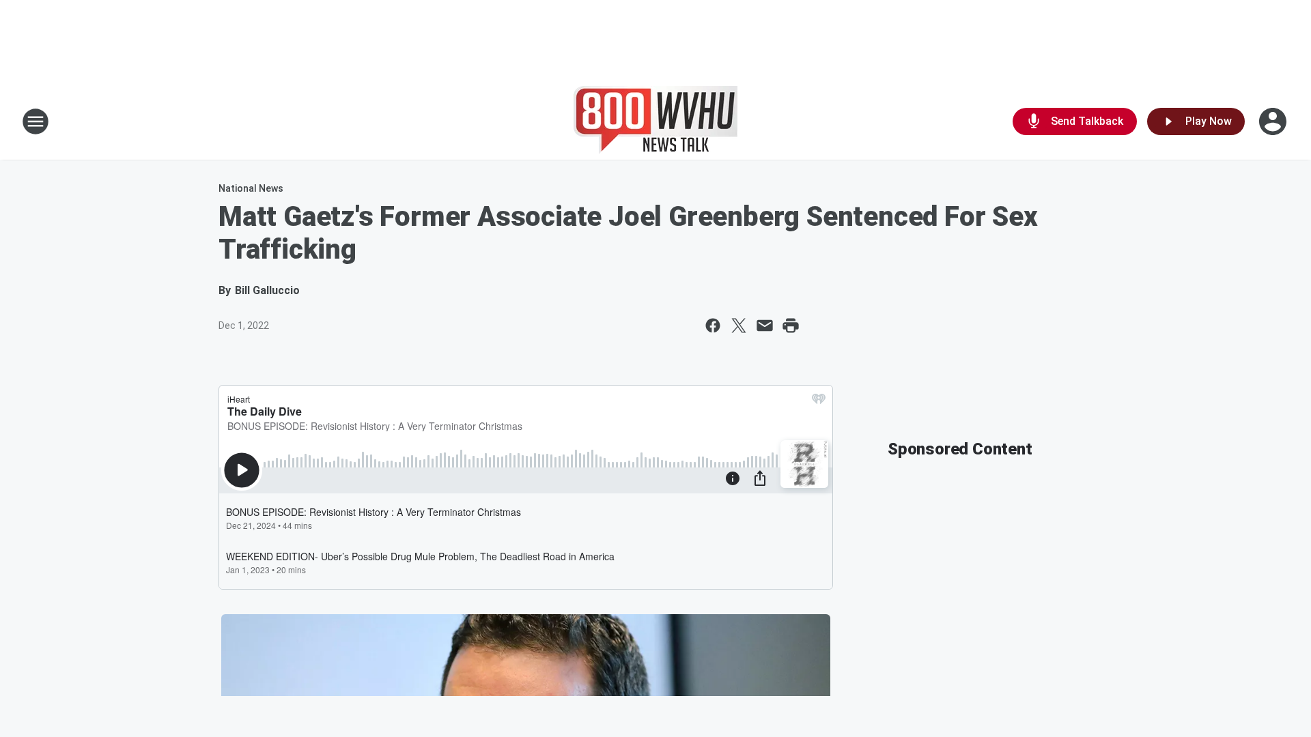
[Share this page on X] (738, 325)
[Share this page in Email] (764, 325)
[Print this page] (790, 325)
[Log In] (1274, 121)
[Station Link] (655, 121)
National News (250, 188)
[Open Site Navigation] (35, 121)
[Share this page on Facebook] (712, 325)
